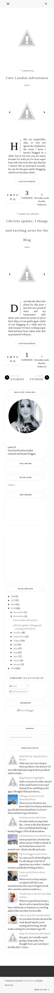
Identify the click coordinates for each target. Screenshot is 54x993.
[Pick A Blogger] (25, 710)
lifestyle (28, 71)
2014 (13, 668)
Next (44, 112)
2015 (13, 608)
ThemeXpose (28, 980)
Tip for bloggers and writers (33, 854)
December (18, 612)
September (19, 636)
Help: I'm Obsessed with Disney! (35, 933)
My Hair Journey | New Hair (32, 817)
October (17, 632)
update (34, 214)
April (16, 656)
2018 (13, 596)
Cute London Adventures (27, 78)
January (17, 664)
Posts (14, 686)
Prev (10, 112)
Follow (11, 485)
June (15, 648)
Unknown (41, 205)
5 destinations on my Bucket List (35, 836)
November (18, 616)
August (16, 640)
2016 (13, 604)
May (15, 652)
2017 (13, 600)
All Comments (18, 691)
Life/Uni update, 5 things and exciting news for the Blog (27, 230)
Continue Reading (27, 181)
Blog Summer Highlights (31, 778)
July (15, 644)
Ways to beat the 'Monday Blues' (34, 915)
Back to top (41, 990)
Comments (27, 194)
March (16, 660)
